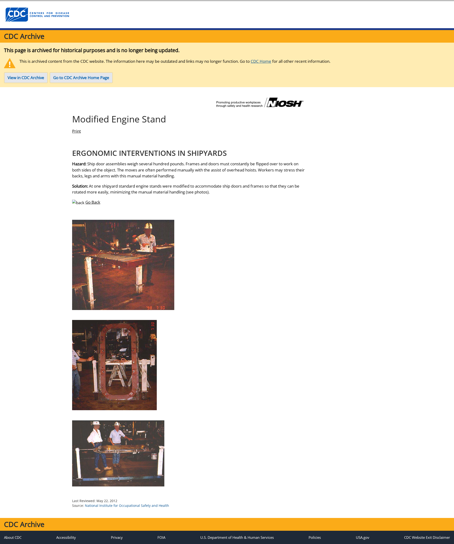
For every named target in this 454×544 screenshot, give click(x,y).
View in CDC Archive (26, 77)
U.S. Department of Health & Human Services (237, 537)
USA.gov (362, 537)
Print (76, 131)
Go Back (92, 202)
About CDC (13, 537)
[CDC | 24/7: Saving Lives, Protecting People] (37, 14)
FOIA (161, 537)
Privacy (117, 537)
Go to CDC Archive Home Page (81, 77)
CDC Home (261, 61)
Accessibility (66, 537)
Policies (315, 537)
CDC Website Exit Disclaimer (427, 537)
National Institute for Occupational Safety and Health (127, 505)
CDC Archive (24, 36)
